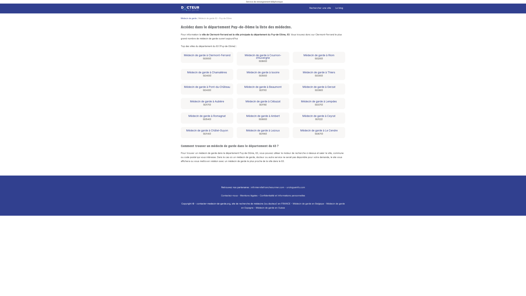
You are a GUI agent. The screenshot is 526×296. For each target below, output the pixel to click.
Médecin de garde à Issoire (263, 72)
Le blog (339, 8)
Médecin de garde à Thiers (319, 72)
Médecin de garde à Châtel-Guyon (207, 130)
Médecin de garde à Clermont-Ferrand (207, 55)
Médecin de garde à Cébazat (263, 101)
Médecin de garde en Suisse (270, 207)
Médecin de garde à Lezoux (263, 130)
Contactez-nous (229, 195)
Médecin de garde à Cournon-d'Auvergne (263, 56)
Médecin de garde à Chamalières (207, 72)
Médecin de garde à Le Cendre (319, 130)
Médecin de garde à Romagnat (207, 116)
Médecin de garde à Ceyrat (318, 116)
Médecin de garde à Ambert (263, 116)
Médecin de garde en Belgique (308, 203)
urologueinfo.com (295, 187)
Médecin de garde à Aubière (207, 101)
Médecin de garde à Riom (318, 55)
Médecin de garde (189, 18)
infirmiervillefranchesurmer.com (267, 187)
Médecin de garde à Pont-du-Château (207, 87)
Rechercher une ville (320, 8)
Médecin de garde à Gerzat (318, 87)
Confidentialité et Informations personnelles (282, 195)
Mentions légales (249, 195)
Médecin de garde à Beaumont (263, 87)
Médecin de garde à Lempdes (319, 101)
